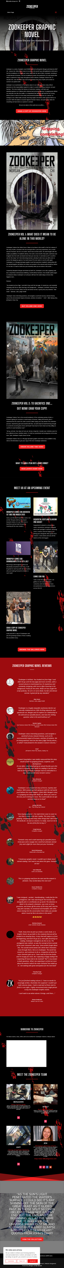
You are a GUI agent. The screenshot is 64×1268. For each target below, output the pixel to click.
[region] (21, 1256)
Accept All (32, 1261)
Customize (11, 1261)
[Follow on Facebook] (47, 1167)
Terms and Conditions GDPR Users (42, 1256)
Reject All (21, 1261)
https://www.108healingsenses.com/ (45, 1159)
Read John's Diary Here (31, 469)
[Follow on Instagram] (18, 1117)
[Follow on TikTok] (43, 1167)
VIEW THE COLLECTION (32, 1239)
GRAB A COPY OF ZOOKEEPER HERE (32, 111)
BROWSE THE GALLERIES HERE (32, 649)
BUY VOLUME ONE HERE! (32, 306)
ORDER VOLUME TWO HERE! (31, 447)
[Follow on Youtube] (50, 1167)
